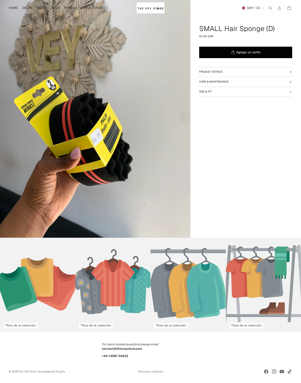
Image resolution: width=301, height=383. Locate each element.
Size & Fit (205, 92)
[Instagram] (274, 371)
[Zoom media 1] (95, 119)
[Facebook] (266, 371)
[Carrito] (289, 8)
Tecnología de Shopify (51, 371)
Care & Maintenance (214, 82)
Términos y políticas (150, 371)
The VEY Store (28, 371)
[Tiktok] (289, 371)
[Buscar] (270, 8)
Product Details (211, 72)
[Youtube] (281, 371)
